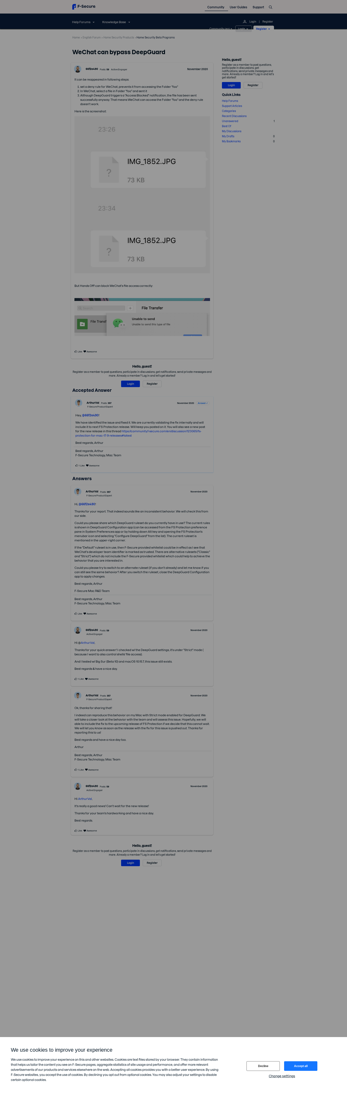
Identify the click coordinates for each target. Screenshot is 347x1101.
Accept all (301, 1066)
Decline (263, 1066)
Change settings (282, 1076)
